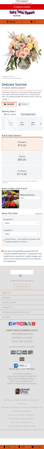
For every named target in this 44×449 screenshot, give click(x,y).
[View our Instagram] (18, 325)
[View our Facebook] (10, 325)
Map (23, 446)
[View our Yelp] (33, 325)
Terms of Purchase (23, 430)
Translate (28, 3)
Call (8, 446)
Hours (38, 446)
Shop (12, 21)
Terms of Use (38, 430)
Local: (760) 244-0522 (22, 341)
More (5, 99)
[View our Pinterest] (22, 325)
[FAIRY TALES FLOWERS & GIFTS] (22, 16)
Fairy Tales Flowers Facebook (21, 376)
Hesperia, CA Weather (10, 407)
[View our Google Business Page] (14, 325)
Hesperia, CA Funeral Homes (16, 400)
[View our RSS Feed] (26, 325)
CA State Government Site (32, 407)
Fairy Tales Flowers (21, 374)
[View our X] (29, 325)
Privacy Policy (6, 430)
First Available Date (28, 114)
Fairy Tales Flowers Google (21, 378)
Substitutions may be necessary (22, 383)
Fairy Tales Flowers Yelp (21, 381)
